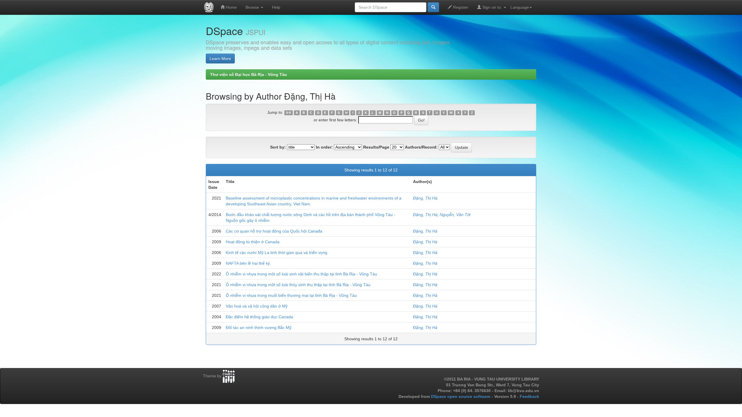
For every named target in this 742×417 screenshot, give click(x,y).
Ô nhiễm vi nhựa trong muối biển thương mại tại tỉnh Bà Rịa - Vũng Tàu (291, 295)
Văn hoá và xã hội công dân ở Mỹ (257, 306)
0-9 (288, 112)
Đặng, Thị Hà (425, 198)
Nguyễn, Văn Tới (455, 214)
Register (460, 7)
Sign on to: (492, 7)
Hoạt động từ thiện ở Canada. (253, 241)
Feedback (529, 396)
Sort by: (278, 147)
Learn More (220, 58)
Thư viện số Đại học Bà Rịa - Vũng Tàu (248, 74)
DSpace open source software (461, 396)
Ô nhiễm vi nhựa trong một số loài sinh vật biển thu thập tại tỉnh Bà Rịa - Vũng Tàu (301, 274)
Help (276, 7)
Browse (252, 7)
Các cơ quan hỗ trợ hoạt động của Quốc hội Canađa (274, 231)
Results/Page (376, 147)
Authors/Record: (421, 147)
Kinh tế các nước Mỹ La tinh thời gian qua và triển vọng (276, 252)
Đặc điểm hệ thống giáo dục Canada (259, 316)
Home (231, 7)
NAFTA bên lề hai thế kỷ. (248, 263)
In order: (324, 147)
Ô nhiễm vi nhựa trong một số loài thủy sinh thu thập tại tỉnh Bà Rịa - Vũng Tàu (298, 284)
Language (519, 7)
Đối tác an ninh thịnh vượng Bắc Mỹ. (259, 327)
